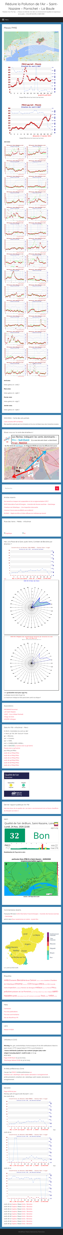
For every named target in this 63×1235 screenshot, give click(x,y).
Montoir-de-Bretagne (28, 988)
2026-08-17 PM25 (9, 765)
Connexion (7, 1008)
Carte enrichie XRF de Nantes (13, 421)
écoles (55, 996)
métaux (38, 987)
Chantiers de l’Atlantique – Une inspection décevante (21, 507)
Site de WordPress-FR (11, 1017)
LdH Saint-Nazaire (10, 712)
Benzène (21, 980)
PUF (34, 991)
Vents (24, 1204)
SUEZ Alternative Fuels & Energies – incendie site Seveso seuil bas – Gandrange (29, 504)
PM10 (17, 753)
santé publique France (22, 996)
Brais (27, 980)
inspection (12, 988)
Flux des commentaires (11, 1014)
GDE (46, 984)
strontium (31, 996)
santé (14, 996)
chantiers (47, 980)
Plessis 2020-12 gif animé (12, 748)
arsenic (14, 980)
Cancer (33, 980)
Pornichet (27, 992)
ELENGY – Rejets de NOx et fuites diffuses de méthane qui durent (25, 513)
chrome (18, 984)
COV (30, 984)
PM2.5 (53, 988)
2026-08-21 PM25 (9, 755)
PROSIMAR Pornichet (11, 709)
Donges (35, 984)
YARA (51, 995)
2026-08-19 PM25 (10, 760)
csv (5, 578)
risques (50, 992)
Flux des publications (11, 1011)
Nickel (43, 987)
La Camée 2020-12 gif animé (23, 746)
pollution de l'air (17, 992)
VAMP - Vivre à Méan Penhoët (13, 714)
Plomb (49, 988)
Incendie (52, 984)
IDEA (48, 984)
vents (46, 996)
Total (43, 996)
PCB (46, 987)
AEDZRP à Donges (10, 719)
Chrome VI (25, 984)
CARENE (42, 980)
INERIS (6, 988)
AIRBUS (7, 980)
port (32, 991)
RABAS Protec (41, 991)
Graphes (14, 1204)
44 (31, 1072)
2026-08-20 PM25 (10, 758)
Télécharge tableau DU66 (12, 1060)
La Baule (18, 987)
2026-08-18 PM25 (10, 763)
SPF (28, 996)
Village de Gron (9, 717)
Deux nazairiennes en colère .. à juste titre (25, 919)
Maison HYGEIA (9, 1029)
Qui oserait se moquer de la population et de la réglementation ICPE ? (26, 501)
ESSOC (14, 1072)
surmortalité (37, 996)
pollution (8, 991)
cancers (38, 980)
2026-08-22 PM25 (10, 753)
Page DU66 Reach (10, 1058)
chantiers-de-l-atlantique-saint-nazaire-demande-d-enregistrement (26, 1074)
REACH (46, 991)
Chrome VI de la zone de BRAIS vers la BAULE (18, 510)
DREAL (42, 984)
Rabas (37, 991)
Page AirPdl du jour (10, 1091)
